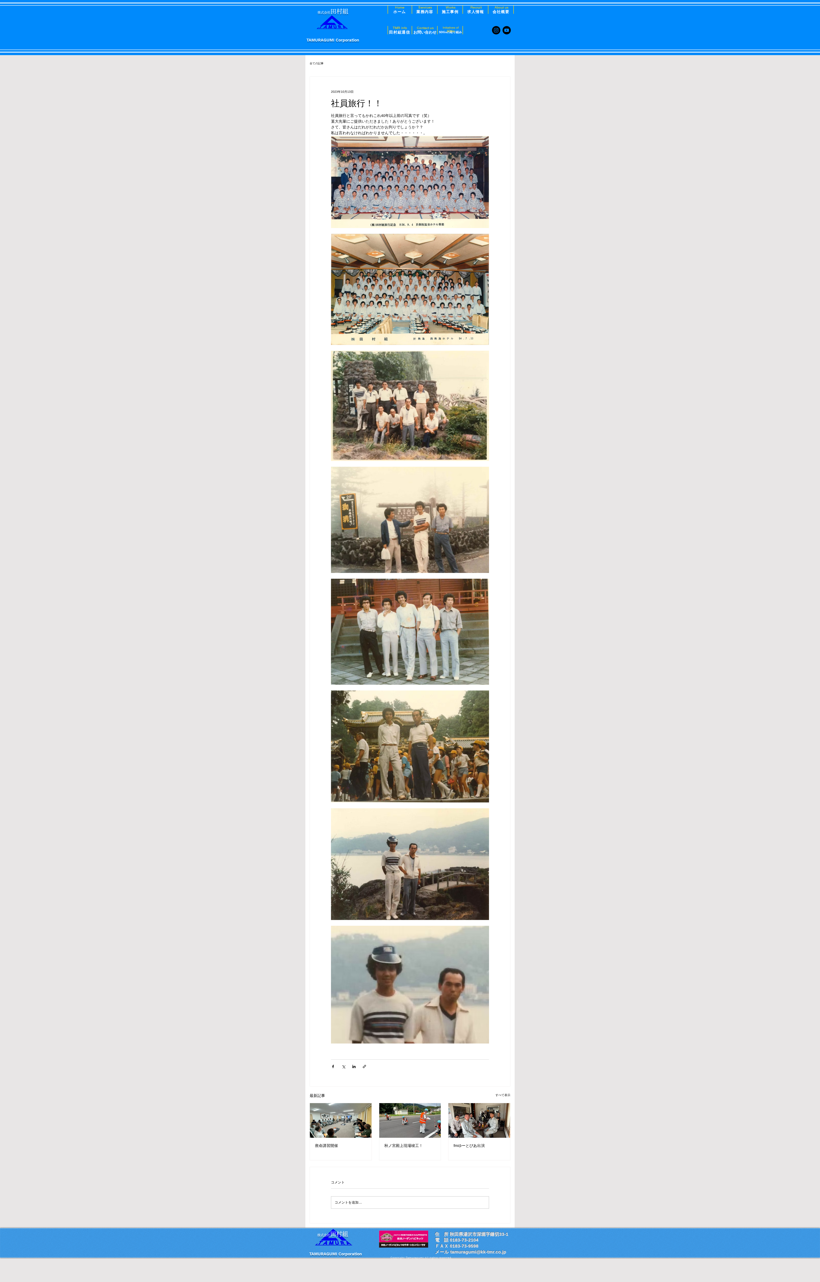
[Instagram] (496, 30)
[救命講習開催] (341, 1120)
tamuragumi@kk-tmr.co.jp (478, 1255)
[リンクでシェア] (364, 1066)
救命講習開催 (326, 1146)
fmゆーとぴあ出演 (469, 1146)
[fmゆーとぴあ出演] (479, 1120)
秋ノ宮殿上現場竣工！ (403, 1146)
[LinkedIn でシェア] (354, 1066)
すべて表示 (502, 1095)
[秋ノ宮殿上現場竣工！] (410, 1120)
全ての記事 (317, 63)
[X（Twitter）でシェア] (343, 1066)
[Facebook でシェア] (333, 1066)
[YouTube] (506, 30)
